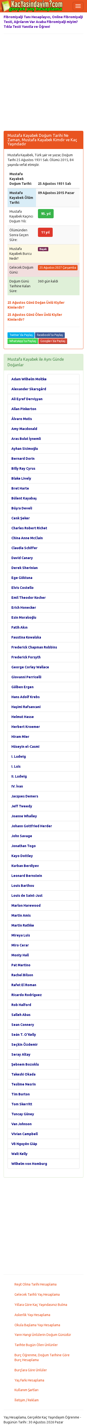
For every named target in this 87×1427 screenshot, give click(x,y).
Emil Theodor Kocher (28, 598)
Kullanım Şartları (26, 1390)
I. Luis (16, 766)
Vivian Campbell (24, 1134)
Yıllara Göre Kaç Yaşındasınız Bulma (40, 1305)
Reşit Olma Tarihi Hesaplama (35, 1284)
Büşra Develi (21, 508)
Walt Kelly (19, 1154)
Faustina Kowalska (26, 637)
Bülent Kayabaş (24, 498)
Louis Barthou (22, 886)
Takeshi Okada (23, 1074)
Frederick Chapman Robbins (34, 647)
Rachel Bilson (22, 975)
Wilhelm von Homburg (29, 1164)
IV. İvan (17, 786)
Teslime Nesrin (23, 1084)
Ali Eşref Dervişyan (27, 399)
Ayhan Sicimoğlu (24, 449)
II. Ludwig (19, 776)
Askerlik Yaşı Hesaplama (32, 1315)
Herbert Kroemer (25, 727)
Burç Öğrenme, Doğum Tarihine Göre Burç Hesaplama (42, 1357)
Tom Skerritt (21, 1104)
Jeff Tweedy (21, 806)
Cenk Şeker (20, 518)
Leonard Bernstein (26, 876)
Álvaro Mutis (21, 419)
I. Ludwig (18, 756)
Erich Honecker (23, 607)
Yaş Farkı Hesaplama (29, 1380)
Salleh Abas (20, 1015)
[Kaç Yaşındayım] (31, 6)
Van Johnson (21, 1124)
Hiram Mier (20, 737)
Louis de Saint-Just (27, 895)
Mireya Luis (20, 935)
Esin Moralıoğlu (23, 617)
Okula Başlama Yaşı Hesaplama (37, 1325)
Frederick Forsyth (26, 657)
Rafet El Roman (23, 985)
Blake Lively (21, 478)
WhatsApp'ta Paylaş (22, 341)
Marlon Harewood (26, 905)
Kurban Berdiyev (25, 866)
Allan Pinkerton (23, 409)
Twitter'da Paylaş (21, 334)
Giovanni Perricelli (26, 677)
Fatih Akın (19, 627)
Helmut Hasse (22, 717)
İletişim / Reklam (26, 1400)
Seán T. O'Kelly (23, 1035)
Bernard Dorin (23, 458)
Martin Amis (21, 915)
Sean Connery (22, 1025)
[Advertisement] (43, 82)
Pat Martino (20, 965)
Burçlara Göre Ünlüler (30, 1370)
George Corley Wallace (30, 667)
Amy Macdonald (24, 429)
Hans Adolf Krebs (25, 697)
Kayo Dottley (22, 856)
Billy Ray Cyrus (23, 468)
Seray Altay (20, 1054)
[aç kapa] (78, 6)
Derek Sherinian (24, 568)
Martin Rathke (22, 925)
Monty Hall (20, 955)
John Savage (21, 836)
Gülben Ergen (22, 687)
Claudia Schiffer (24, 548)
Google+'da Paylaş (52, 341)
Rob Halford (21, 1005)
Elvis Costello (22, 588)
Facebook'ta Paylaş (50, 334)
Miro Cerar (20, 945)
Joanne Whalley (24, 816)
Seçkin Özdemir (24, 1044)
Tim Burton (20, 1094)
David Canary (22, 558)
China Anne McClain (27, 538)
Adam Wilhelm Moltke (29, 379)
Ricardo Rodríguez (26, 995)
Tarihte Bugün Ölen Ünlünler (36, 1345)
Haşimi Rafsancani (26, 707)
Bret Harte (20, 488)
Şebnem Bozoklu (25, 1064)
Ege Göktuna (21, 578)
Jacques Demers (24, 796)
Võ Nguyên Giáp (24, 1144)
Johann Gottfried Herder (31, 826)
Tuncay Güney (22, 1114)
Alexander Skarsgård (28, 389)
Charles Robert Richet (29, 528)
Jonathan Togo (23, 846)
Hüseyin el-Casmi (25, 747)
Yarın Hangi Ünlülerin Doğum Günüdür (42, 1335)
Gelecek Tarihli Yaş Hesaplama (37, 1294)
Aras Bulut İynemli (26, 439)
